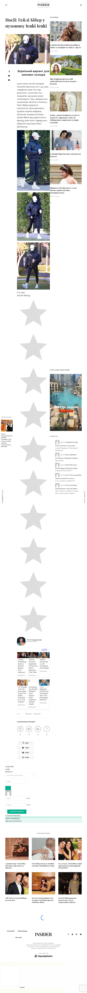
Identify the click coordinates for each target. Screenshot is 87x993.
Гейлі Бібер (36, 713)
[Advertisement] (66, 286)
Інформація (22, 931)
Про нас (18, 937)
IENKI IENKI (28, 713)
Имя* (28, 798)
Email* (29, 805)
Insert (22, 987)
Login (7, 769)
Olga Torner (37, 640)
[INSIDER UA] (43, 4)
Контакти (11, 931)
